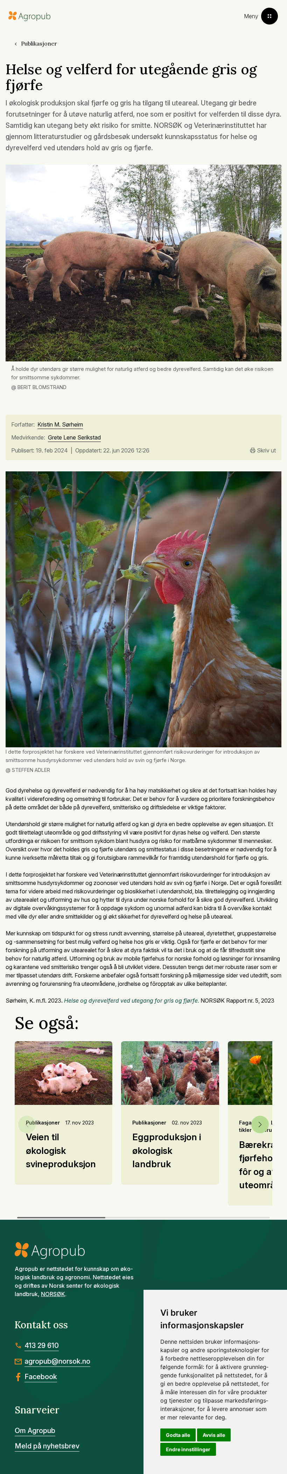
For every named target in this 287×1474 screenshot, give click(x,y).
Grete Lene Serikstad (74, 438)
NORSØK (53, 1293)
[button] (260, 1124)
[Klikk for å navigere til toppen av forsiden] (29, 16)
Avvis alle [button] (214, 1435)
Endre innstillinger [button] (188, 1449)
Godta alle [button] (178, 1435)
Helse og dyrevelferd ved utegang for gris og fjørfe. (131, 1000)
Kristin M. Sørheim (60, 425)
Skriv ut (266, 450)
